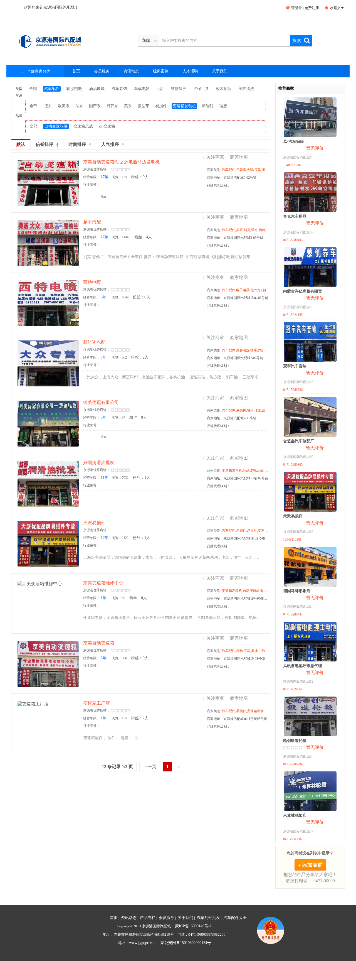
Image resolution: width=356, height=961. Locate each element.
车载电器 (142, 89)
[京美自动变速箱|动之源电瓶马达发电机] (48, 183)
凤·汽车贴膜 (293, 141)
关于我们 (220, 71)
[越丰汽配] (48, 243)
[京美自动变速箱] (48, 664)
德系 (48, 106)
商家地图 (239, 157)
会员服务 (102, 71)
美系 (128, 106)
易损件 (161, 106)
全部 (33, 89)
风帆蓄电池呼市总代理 (302, 666)
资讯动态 (131, 71)
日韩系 (112, 106)
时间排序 (77, 144)
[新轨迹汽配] (48, 363)
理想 (223, 106)
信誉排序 (44, 144)
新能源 (208, 106)
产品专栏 (147, 918)
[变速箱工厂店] (48, 724)
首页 (76, 71)
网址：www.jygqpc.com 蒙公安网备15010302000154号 (164, 943)
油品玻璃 (97, 89)
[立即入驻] (310, 865)
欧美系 (64, 106)
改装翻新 (223, 89)
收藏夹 (334, 8)
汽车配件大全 (235, 918)
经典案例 (161, 71)
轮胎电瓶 (74, 89)
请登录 (294, 8)
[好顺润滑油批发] (48, 483)
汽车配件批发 (208, 918)
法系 (79, 106)
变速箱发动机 (184, 106)
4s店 (160, 89)
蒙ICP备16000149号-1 (193, 926)
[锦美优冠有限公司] (48, 423)
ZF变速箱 (107, 126)
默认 (20, 144)
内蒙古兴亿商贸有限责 (302, 291)
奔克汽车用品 (294, 216)
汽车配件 (52, 89)
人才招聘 (190, 71)
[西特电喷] (48, 303)
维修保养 (178, 89)
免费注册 (312, 8)
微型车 (143, 106)
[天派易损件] (48, 543)
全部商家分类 (35, 71)
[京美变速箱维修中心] (48, 603)
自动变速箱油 (56, 126)
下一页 (149, 766)
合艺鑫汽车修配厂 (298, 441)
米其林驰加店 (294, 815)
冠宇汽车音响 (294, 366)
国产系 (95, 106)
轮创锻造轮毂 (294, 741)
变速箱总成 (83, 126)
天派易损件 (293, 516)
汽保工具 (201, 89)
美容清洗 (246, 89)
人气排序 (110, 144)
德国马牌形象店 (296, 591)
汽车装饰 (119, 89)
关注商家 (215, 157)
